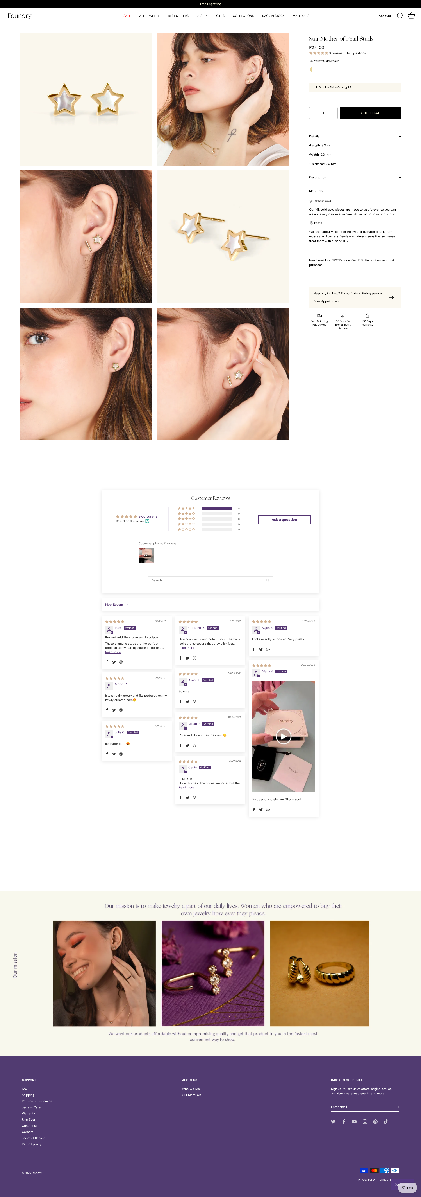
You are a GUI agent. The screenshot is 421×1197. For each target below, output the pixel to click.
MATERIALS (301, 16)
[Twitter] (333, 1121)
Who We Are (191, 1089)
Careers (27, 1132)
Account (385, 16)
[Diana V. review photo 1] (283, 736)
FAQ (24, 1089)
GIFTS (220, 16)
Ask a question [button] (284, 519)
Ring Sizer (28, 1119)
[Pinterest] (375, 1121)
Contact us (29, 1126)
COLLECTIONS (243, 16)
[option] (210, 3)
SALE (127, 16)
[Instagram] (365, 1121)
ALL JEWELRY (149, 16)
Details (314, 136)
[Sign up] (397, 1107)
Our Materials (191, 1095)
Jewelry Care (31, 1107)
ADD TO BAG (370, 113)
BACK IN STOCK (273, 16)
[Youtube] (354, 1121)
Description (317, 177)
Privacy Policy (367, 1179)
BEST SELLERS (178, 16)
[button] (319, 53)
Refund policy (31, 1144)
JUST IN (202, 16)
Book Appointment (327, 301)
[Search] (400, 16)
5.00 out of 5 (148, 517)
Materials (316, 191)
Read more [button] (113, 652)
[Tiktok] (386, 1121)
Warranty (28, 1113)
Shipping (28, 1095)
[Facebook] (344, 1121)
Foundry (36, 1173)
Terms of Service (33, 1138)
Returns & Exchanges (37, 1101)
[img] (114, 622)
